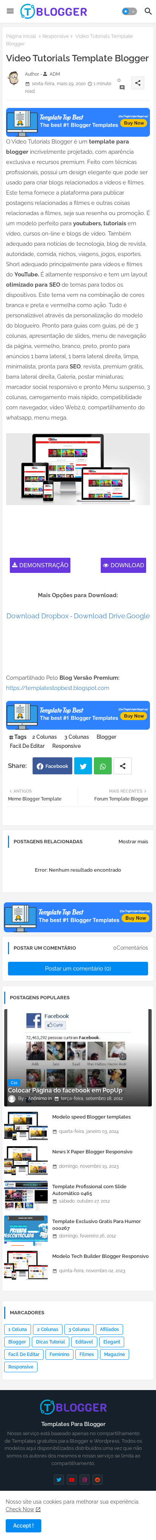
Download (127, 565)
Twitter (83, 765)
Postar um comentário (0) (78, 968)
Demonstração (44, 565)
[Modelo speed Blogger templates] (26, 1126)
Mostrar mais (133, 841)
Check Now (20, 1509)
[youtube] (72, 1479)
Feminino (59, 1354)
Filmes (87, 1354)
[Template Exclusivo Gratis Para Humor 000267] (26, 1230)
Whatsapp (103, 765)
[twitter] (59, 1479)
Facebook (56, 766)
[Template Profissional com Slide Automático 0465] (26, 1196)
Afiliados (109, 1329)
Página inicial (21, 36)
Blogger (106, 737)
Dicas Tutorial (50, 1342)
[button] (129, 11)
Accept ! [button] (23, 1526)
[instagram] (85, 1479)
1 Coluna (17, 1329)
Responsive (55, 36)
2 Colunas (44, 737)
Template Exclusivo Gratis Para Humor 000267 (96, 1225)
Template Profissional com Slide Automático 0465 (89, 1190)
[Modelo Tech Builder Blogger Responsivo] (26, 1265)
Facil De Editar (27, 746)
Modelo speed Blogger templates (91, 1117)
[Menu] (10, 11)
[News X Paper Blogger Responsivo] (26, 1161)
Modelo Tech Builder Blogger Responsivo (100, 1256)
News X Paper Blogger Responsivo (92, 1152)
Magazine (114, 1354)
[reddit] (97, 1479)
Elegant (111, 1342)
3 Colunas (76, 737)
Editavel (84, 1342)
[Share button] (123, 765)
